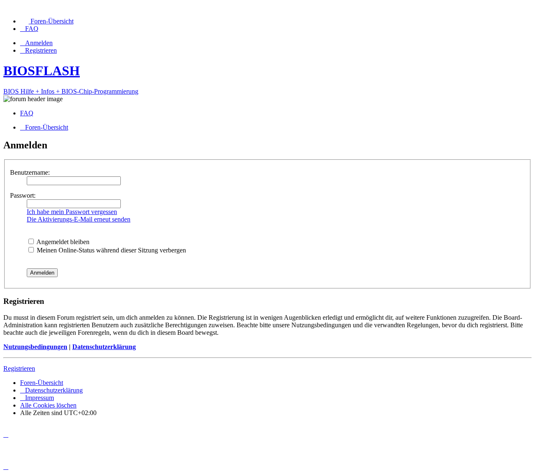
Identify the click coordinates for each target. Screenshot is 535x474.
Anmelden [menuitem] (39, 42)
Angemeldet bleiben (62, 241)
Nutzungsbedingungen (35, 346)
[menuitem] (47, 21)
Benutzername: (30, 172)
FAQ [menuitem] (26, 113)
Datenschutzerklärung (104, 346)
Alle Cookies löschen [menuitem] (48, 405)
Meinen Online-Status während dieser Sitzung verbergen (110, 250)
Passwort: (23, 195)
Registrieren (19, 368)
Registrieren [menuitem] (41, 50)
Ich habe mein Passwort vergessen (72, 211)
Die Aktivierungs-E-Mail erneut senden (78, 219)
